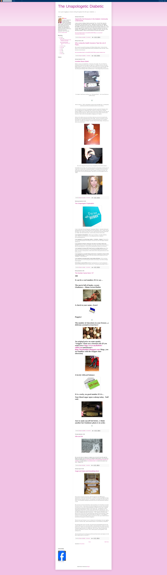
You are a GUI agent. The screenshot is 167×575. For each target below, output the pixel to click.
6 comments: (88, 538)
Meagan (65, 18)
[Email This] (94, 37)
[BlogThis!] (96, 37)
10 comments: (88, 430)
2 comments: (88, 465)
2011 (60, 37)
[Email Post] (92, 37)
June (61, 50)
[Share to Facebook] (98, 37)
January (61, 53)
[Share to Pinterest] (99, 37)
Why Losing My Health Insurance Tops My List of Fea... (65, 43)
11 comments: (88, 267)
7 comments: (88, 55)
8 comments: (88, 197)
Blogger (88, 566)
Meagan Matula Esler (61, 550)
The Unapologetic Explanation (84, 203)
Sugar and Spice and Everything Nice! (87, 471)
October (61, 38)
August (61, 47)
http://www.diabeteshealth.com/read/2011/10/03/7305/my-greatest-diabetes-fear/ (90, 52)
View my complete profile (62, 32)
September (62, 46)
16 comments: (88, 37)
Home (90, 541)
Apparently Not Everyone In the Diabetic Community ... (65, 40)
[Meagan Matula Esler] (62, 560)
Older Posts (107, 541)
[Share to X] (97, 37)
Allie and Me (79, 436)
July (61, 49)
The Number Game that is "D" (84, 273)
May (61, 52)
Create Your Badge (61, 561)
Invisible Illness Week (82, 61)
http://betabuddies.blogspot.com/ (87, 349)
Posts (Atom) (82, 543)
